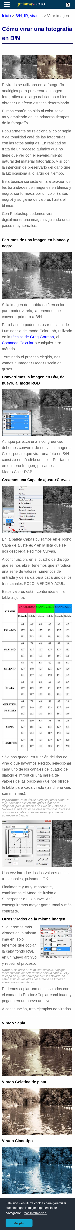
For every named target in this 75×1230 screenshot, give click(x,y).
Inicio (6, 16)
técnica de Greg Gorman (32, 337)
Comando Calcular (17, 343)
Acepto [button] (19, 1223)
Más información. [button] (35, 1213)
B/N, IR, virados (28, 16)
